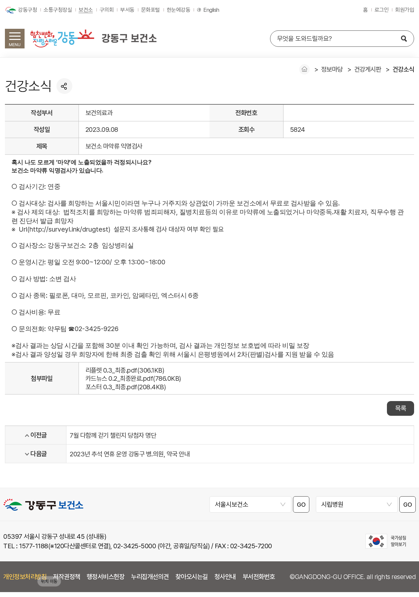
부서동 (127, 10)
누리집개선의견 (150, 577)
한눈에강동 (179, 10)
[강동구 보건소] (93, 38)
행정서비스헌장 (106, 577)
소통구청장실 (58, 10)
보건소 (86, 10)
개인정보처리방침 (24, 577)
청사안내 (225, 577)
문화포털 (150, 10)
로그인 (381, 10)
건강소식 (403, 69)
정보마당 (332, 69)
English (211, 10)
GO (301, 504)
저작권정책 (66, 577)
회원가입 (404, 10)
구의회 (107, 10)
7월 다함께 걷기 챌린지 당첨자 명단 (113, 435)
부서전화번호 (259, 577)
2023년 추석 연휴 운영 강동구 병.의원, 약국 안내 (130, 454)
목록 (400, 408)
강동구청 (27, 10)
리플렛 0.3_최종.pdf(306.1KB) (124, 370)
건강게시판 (367, 69)
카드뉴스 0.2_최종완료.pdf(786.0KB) (133, 378)
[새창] (385, 541)
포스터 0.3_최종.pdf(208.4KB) (125, 387)
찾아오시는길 (191, 577)
